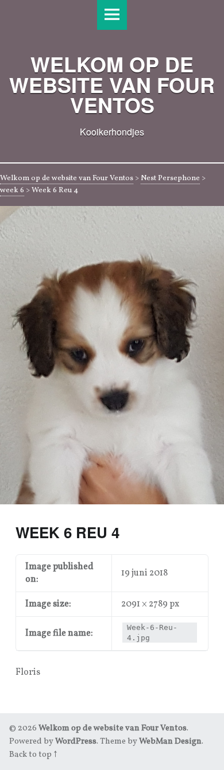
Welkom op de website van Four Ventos (66, 178)
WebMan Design (170, 741)
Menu (112, 15)
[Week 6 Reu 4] (112, 213)
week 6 (12, 190)
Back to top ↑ (33, 754)
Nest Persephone (170, 178)
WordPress (75, 741)
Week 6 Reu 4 (67, 532)
